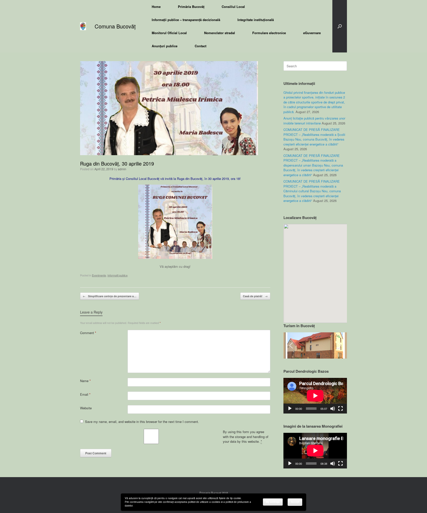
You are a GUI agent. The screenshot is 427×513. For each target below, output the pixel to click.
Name (85, 380)
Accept (295, 502)
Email (85, 394)
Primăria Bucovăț (191, 6)
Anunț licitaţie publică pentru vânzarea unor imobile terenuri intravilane (314, 120)
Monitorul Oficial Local (169, 32)
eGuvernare (312, 32)
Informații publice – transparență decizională (186, 19)
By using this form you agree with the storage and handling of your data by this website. (245, 436)
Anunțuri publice (164, 46)
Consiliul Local (233, 6)
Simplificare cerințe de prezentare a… (109, 296)
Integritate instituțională (255, 19)
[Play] (289, 408)
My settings (273, 502)
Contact (200, 46)
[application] (315, 396)
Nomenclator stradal (219, 32)
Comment (88, 332)
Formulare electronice (269, 32)
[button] (339, 26)
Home (156, 6)
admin (122, 169)
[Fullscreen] (340, 408)
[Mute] (332, 408)
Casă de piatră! (255, 296)
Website (86, 408)
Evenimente (99, 275)
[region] (315, 345)
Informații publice (117, 275)
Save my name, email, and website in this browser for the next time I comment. (142, 421)
